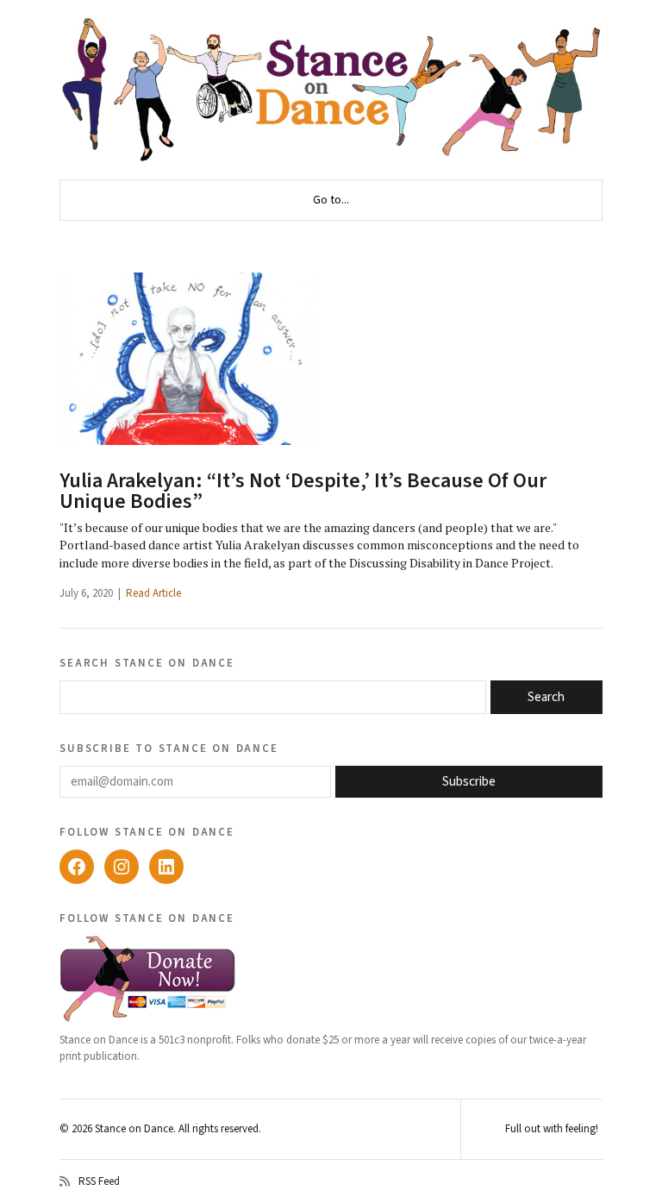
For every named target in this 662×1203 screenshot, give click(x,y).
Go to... (331, 200)
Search (546, 697)
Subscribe (469, 782)
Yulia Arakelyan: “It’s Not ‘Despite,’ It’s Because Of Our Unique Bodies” (302, 491)
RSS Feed (99, 1181)
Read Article (153, 593)
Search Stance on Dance (146, 662)
